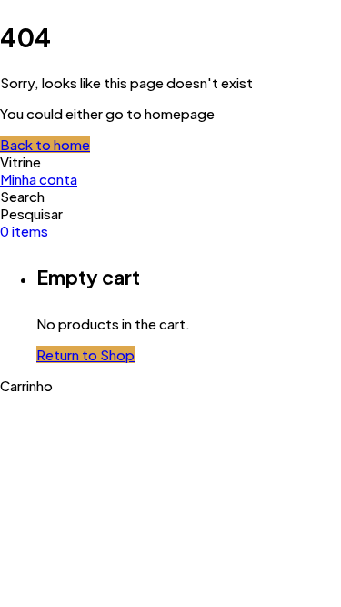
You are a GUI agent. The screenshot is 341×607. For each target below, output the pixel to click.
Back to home (45, 144)
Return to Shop (85, 354)
